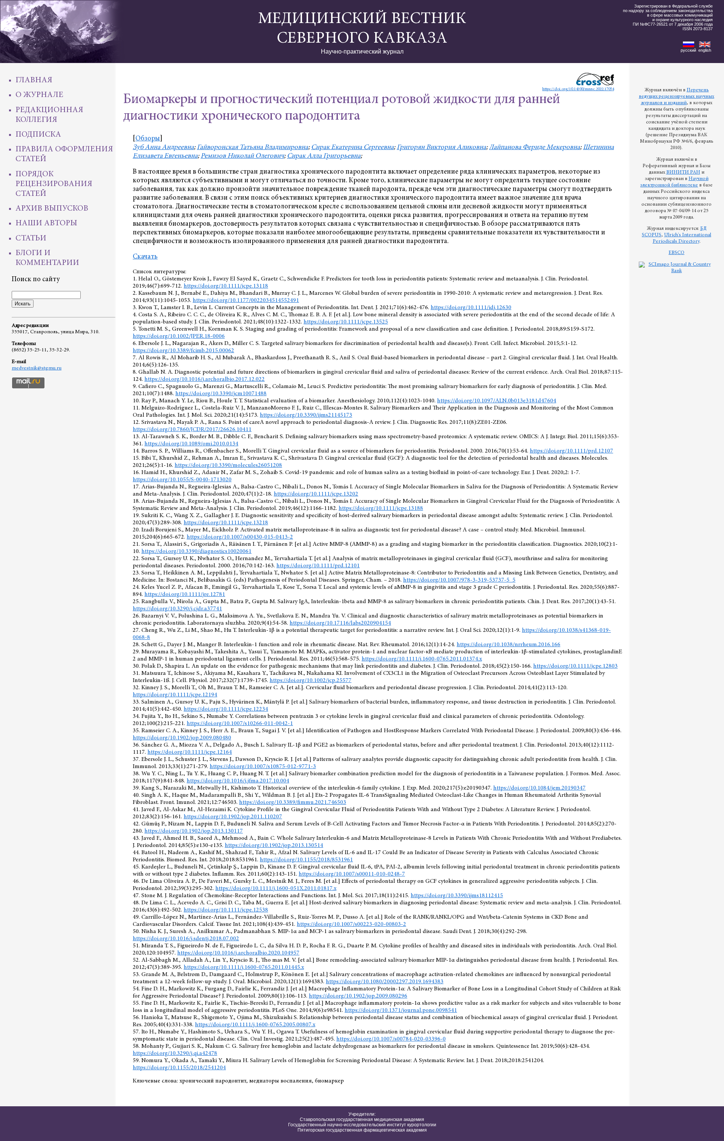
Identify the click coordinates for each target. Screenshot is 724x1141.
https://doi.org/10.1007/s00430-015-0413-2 (240, 537)
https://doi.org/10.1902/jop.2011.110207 (233, 817)
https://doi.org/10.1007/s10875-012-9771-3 (263, 767)
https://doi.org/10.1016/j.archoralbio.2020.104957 (238, 953)
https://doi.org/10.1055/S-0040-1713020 (182, 480)
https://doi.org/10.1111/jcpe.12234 (226, 709)
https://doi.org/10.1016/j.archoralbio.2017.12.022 (204, 379)
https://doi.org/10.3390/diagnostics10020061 (196, 551)
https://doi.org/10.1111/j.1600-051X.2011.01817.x (275, 888)
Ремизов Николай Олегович (242, 156)
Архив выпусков (51, 209)
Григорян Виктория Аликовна (441, 147)
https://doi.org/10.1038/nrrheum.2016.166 (508, 645)
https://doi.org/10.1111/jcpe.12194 (175, 695)
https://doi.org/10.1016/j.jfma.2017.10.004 (238, 781)
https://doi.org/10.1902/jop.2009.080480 (182, 738)
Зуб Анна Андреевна (163, 147)
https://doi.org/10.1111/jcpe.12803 (575, 666)
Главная (33, 80)
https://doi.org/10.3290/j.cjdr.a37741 (177, 609)
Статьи (30, 238)
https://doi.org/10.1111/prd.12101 (318, 566)
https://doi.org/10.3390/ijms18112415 (457, 896)
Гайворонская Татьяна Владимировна (252, 147)
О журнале (39, 95)
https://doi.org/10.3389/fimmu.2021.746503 (292, 802)
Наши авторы (46, 223)
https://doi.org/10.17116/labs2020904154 (340, 623)
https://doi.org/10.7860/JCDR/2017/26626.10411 (192, 430)
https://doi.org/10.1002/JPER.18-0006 (179, 336)
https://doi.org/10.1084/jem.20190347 (539, 788)
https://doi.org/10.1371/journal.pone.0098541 (401, 1010)
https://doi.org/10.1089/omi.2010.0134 (191, 444)
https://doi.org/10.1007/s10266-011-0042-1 (240, 724)
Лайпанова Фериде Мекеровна (534, 147)
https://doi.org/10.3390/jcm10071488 (221, 394)
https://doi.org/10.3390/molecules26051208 (228, 465)
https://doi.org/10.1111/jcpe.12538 (226, 910)
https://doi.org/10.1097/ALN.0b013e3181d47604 (496, 401)
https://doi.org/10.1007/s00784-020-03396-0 (391, 1039)
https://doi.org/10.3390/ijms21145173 (306, 415)
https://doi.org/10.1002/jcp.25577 (310, 681)
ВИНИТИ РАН (683, 172)
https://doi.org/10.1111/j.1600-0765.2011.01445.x (244, 967)
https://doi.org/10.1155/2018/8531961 (306, 860)
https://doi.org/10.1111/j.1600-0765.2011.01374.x (422, 659)
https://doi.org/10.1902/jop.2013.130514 (274, 845)
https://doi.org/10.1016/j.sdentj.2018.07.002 (186, 939)
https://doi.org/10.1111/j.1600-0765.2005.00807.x (255, 1025)
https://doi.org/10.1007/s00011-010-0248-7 (352, 874)
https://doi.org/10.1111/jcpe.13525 (346, 322)
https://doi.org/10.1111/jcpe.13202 (316, 494)
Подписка (38, 135)
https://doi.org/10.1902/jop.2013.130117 (193, 831)
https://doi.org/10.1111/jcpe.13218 (226, 523)
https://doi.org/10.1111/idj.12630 (471, 308)
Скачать (145, 256)
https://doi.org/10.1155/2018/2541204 (179, 1068)
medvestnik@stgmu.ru (36, 368)
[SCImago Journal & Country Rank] (676, 271)
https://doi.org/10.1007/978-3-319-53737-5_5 (459, 580)
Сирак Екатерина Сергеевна (352, 147)
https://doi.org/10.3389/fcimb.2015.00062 (183, 351)
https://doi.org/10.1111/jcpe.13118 (226, 286)
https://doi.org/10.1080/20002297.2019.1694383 (384, 982)
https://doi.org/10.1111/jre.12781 (184, 594)
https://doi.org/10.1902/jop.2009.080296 (358, 996)
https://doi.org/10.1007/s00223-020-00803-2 (351, 924)
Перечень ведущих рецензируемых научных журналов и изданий (676, 97)
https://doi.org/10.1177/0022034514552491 (246, 300)
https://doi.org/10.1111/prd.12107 (571, 451)
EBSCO (676, 253)
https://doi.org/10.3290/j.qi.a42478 (175, 1053)
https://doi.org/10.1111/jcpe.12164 (189, 752)
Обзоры (147, 138)
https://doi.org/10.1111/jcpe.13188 (381, 508)
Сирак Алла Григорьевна (323, 156)
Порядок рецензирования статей (53, 184)
